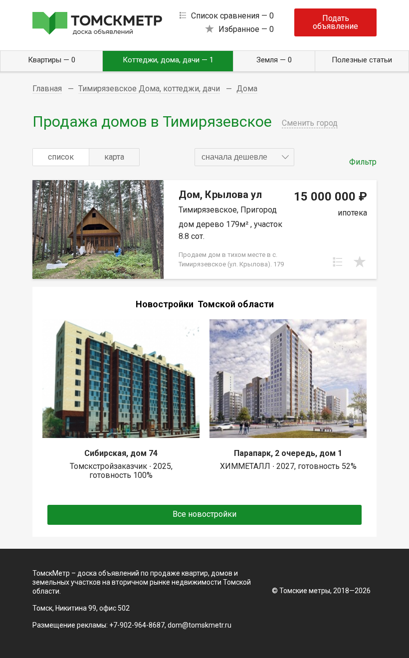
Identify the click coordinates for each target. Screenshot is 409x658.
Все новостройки (204, 514)
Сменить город (310, 123)
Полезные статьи (362, 59)
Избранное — (246, 29)
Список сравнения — (232, 15)
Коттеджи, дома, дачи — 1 (168, 59)
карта (114, 157)
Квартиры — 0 (51, 59)
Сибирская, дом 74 (121, 453)
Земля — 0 (274, 59)
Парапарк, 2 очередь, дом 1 (288, 453)
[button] (244, 157)
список (61, 157)
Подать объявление (335, 22)
